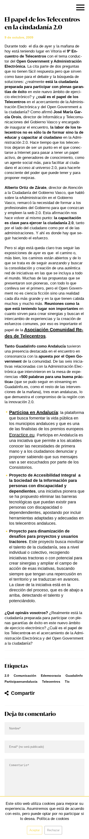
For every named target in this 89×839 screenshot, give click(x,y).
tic (67, 681)
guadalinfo (74, 675)
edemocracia (51, 675)
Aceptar (34, 830)
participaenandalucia (21, 681)
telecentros (51, 681)
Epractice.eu (21, 434)
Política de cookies (53, 819)
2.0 (7, 675)
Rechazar (53, 830)
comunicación (25, 675)
